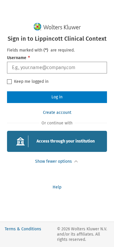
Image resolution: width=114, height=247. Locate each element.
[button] (57, 141)
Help (57, 187)
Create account (57, 112)
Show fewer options (53, 161)
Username (18, 57)
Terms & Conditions (23, 229)
